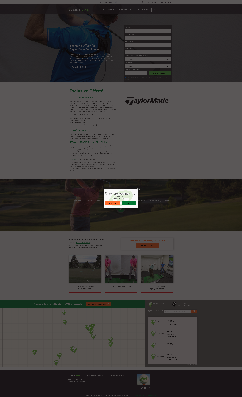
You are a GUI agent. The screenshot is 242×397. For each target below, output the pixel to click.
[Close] (138, 189)
